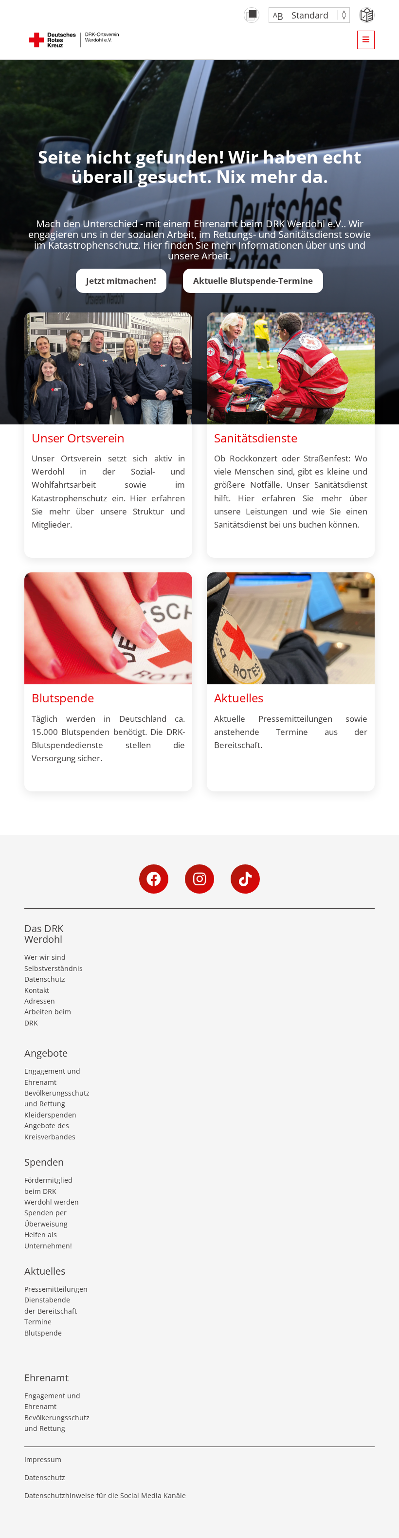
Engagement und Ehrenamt (52, 1076)
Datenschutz (44, 979)
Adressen (39, 1001)
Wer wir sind (45, 957)
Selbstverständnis (53, 968)
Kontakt (36, 990)
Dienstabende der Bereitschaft (50, 1305)
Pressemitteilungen (53, 1289)
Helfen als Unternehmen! (48, 1240)
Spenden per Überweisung (46, 1218)
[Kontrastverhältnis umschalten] (251, 15)
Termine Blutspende (43, 1327)
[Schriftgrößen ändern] (304, 15)
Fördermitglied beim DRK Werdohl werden (51, 1191)
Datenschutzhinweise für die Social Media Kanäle (105, 1495)
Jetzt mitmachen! (121, 280)
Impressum (42, 1459)
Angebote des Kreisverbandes (49, 1131)
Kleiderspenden (50, 1114)
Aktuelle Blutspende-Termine (253, 280)
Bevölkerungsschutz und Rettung (53, 1098)
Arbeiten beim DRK (47, 1017)
